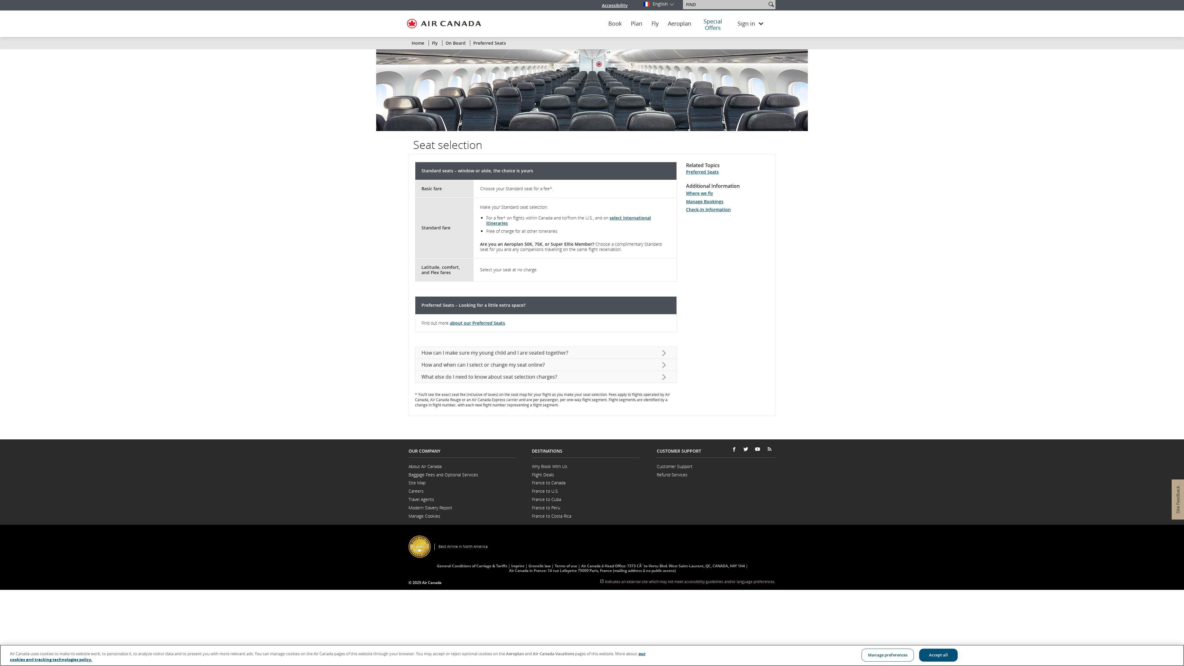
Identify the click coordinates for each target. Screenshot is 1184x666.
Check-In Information (708, 209)
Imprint (517, 566)
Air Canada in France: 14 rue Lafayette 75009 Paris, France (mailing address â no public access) (592, 570)
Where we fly (699, 193)
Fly (655, 23)
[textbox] (725, 4)
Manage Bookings (704, 201)
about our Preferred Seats (477, 323)
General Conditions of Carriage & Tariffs (472, 566)
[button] (771, 4)
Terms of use (566, 566)
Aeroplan (679, 23)
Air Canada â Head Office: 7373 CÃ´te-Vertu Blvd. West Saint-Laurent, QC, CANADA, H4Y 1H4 (663, 566)
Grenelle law (539, 566)
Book (615, 23)
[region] (592, 655)
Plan (636, 23)
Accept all (938, 655)
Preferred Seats (702, 172)
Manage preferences (887, 655)
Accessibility (615, 5)
